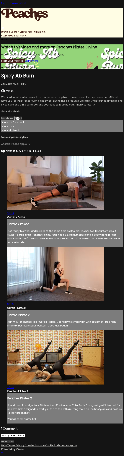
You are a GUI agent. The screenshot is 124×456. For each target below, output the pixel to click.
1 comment (8, 91)
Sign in (42, 32)
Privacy (20, 445)
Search (15, 32)
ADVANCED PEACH (10, 84)
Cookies (30, 445)
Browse (6, 32)
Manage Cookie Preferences (52, 445)
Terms (11, 445)
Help (4, 445)
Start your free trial (13, 61)
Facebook (7, 118)
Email (19, 118)
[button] (3, 28)
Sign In (23, 35)
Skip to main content (13, 3)
